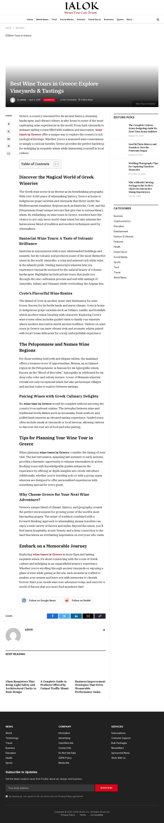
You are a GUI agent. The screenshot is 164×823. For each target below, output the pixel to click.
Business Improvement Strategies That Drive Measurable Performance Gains (90, 686)
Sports (120, 19)
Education (119, 226)
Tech (54, 19)
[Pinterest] (9, 146)
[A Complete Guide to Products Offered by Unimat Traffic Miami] (55, 668)
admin (23, 100)
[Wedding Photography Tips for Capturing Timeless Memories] (120, 166)
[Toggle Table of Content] (54, 164)
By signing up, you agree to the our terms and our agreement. (45, 796)
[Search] (157, 19)
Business (109, 19)
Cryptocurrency (122, 221)
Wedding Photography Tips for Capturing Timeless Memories (143, 166)
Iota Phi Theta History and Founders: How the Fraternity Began (142, 147)
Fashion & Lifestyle (123, 236)
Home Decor (94, 19)
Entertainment (121, 231)
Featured (118, 241)
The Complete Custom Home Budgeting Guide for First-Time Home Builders (143, 128)
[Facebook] (9, 124)
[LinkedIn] (9, 139)
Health (117, 246)
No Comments (70, 100)
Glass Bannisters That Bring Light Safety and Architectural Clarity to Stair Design (21, 686)
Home (30, 19)
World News (42, 19)
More (129, 19)
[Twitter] (9, 131)
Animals (81, 19)
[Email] (9, 153)
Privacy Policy (65, 796)
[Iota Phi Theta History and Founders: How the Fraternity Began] (120, 147)
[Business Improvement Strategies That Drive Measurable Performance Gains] (90, 668)
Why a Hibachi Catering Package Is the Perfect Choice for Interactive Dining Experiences (141, 187)
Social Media (67, 19)
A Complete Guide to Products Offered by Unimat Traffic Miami (54, 685)
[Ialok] (82, 7)
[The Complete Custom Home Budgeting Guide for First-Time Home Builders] (120, 128)
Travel (117, 272)
